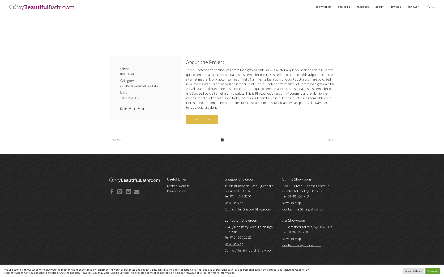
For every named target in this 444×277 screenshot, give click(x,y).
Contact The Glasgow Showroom (248, 209)
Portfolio (153, 85)
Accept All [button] (433, 270)
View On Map (234, 244)
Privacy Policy (193, 272)
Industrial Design (135, 85)
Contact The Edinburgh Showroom (249, 250)
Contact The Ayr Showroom (301, 245)
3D (121, 85)
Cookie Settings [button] (413, 270)
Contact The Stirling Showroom (304, 209)
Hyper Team (127, 74)
